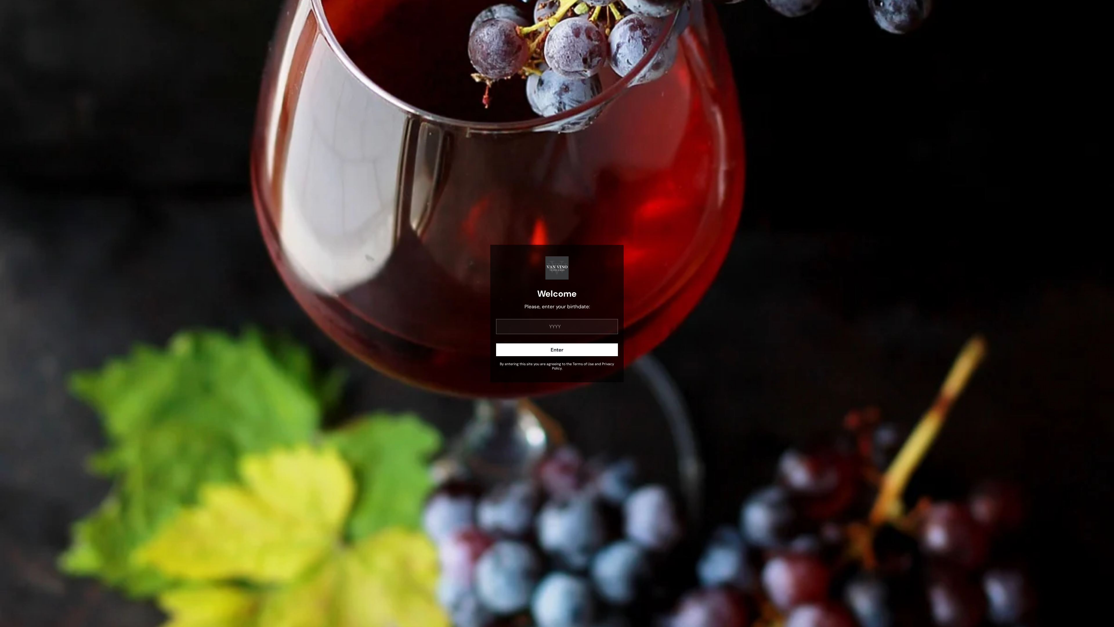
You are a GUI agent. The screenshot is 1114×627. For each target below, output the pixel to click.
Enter (557, 350)
